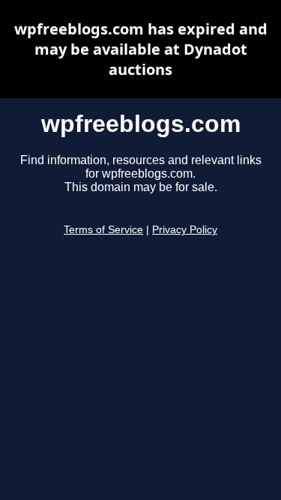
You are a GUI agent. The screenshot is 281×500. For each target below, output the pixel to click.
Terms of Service (103, 229)
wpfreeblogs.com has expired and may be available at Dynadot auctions (141, 49)
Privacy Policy (184, 229)
